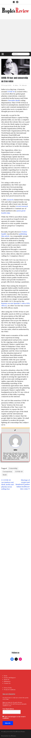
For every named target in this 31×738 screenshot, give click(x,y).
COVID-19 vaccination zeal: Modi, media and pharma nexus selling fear (7, 484)
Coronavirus (7, 472)
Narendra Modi (13, 100)
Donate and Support (10, 677)
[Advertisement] (15, 35)
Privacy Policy (8, 688)
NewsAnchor (5, 736)
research (10, 200)
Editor (16, 85)
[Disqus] (15, 559)
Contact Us (7, 683)
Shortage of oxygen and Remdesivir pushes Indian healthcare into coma (23, 484)
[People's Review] (15, 10)
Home (5, 676)
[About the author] (15, 430)
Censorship (13, 468)
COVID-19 (10, 92)
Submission (7, 681)
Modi (5, 475)
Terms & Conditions (9, 689)
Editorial (24, 85)
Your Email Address (8, 709)
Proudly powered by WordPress (10, 731)
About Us (6, 679)
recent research (22, 206)
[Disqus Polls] (15, 514)
